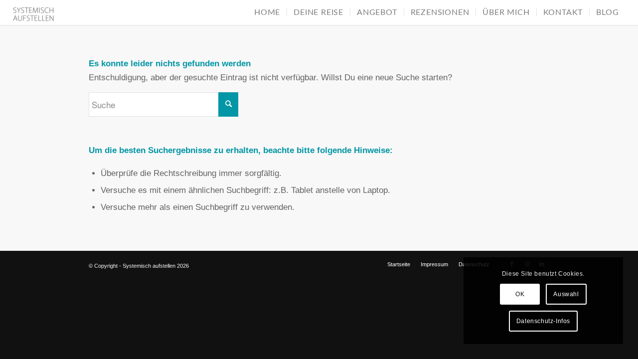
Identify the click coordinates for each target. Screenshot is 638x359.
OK (519, 294)
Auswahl (566, 294)
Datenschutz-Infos (543, 321)
